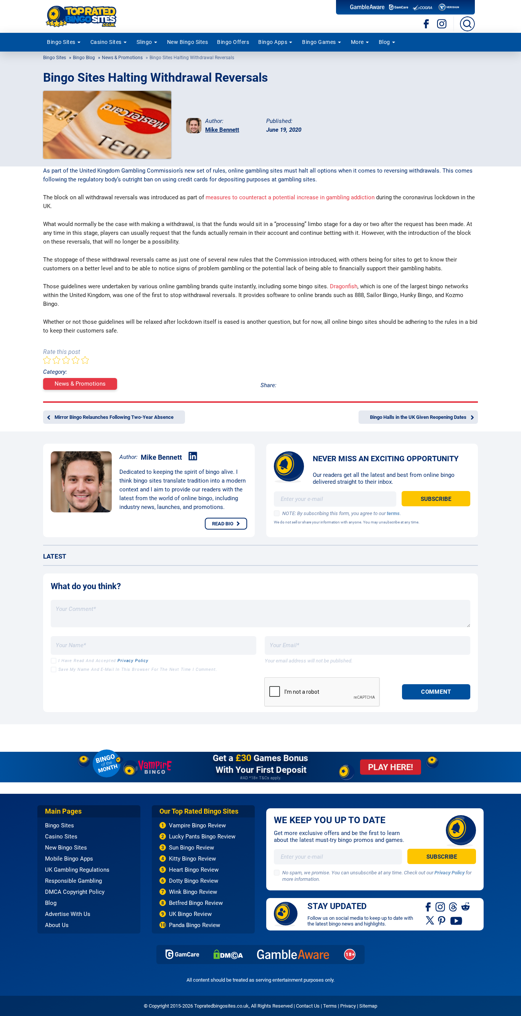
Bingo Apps (272, 42)
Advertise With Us (67, 914)
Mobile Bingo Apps (69, 858)
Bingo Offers (233, 42)
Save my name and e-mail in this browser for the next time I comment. (137, 669)
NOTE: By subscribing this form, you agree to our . (341, 513)
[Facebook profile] (428, 906)
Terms (330, 1006)
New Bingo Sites (187, 42)
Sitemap (368, 1006)
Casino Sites (106, 42)
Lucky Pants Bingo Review (202, 836)
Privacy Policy (132, 660)
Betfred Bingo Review (196, 903)
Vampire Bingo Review (197, 825)
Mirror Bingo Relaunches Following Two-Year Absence (114, 417)
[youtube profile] (456, 920)
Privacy (348, 1006)
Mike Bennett (222, 129)
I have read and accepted (103, 660)
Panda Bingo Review (194, 925)
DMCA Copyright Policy (75, 891)
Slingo (144, 42)
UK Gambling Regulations (77, 869)
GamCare (182, 954)
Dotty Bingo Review (193, 880)
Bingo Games (319, 42)
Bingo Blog (84, 57)
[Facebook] (426, 24)
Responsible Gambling (73, 880)
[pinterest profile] (442, 920)
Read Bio (222, 524)
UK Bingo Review (190, 914)
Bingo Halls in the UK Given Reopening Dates (418, 417)
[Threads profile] (453, 906)
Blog (384, 42)
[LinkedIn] (193, 456)
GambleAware (293, 954)
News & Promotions (122, 57)
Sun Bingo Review (191, 847)
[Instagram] (441, 24)
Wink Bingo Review (193, 891)
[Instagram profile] (440, 906)
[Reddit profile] (465, 906)
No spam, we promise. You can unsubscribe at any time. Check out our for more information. (376, 876)
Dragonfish (343, 286)
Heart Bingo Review (194, 869)
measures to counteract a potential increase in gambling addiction (290, 197)
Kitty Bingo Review (192, 858)
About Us (57, 925)
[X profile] (430, 920)
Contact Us (308, 1006)
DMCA (228, 954)
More (357, 42)
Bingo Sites (61, 42)
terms (393, 513)
